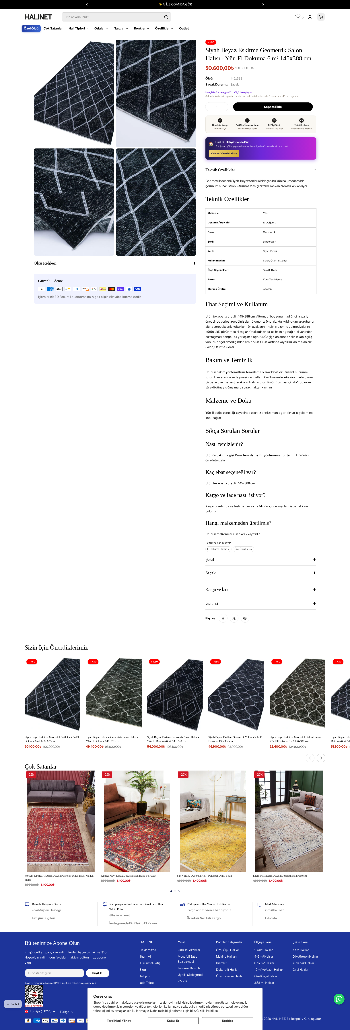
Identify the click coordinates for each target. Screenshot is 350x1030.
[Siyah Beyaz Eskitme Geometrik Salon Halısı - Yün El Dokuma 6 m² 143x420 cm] (175, 694)
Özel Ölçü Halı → (243, 548)
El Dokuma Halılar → (218, 548)
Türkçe (64, 1012)
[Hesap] (310, 17)
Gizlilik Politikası (207, 1011)
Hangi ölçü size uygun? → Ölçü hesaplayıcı (228, 92)
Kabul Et (173, 1021)
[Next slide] (321, 758)
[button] (87, 4)
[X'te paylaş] (234, 618)
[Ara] (166, 17)
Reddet (227, 1021)
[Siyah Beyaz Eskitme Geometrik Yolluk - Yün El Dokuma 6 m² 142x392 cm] (52, 694)
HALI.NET (278, 1019)
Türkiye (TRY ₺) (41, 1011)
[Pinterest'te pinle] (245, 618)
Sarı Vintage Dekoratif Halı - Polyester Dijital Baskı (128, 875)
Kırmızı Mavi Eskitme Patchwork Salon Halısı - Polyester (283, 875)
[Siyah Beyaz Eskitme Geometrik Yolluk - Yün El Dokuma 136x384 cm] (236, 694)
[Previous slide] (310, 758)
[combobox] (116, 16)
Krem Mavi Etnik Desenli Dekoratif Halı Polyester (204, 875)
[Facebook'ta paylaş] (223, 618)
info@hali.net (274, 910)
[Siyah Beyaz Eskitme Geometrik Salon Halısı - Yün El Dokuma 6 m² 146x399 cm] (297, 694)
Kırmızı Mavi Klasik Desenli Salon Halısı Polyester (52, 875)
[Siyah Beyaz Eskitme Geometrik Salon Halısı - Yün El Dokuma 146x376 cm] (114, 694)
